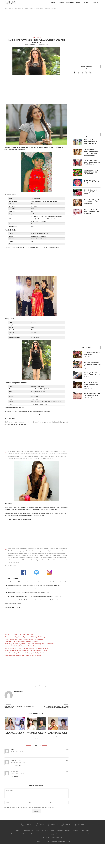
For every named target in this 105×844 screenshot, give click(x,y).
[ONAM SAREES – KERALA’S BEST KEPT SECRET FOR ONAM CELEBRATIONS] (77, 152)
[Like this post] (39, 686)
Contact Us (45, 830)
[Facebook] (75, 72)
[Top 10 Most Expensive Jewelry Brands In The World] (77, 385)
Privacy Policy (85, 830)
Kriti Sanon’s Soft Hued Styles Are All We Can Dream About (23, 646)
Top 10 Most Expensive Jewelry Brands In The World (91, 384)
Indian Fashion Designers (63, 830)
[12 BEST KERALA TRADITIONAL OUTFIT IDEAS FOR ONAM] (77, 142)
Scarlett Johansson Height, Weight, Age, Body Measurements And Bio (26, 650)
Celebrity (86, 2)
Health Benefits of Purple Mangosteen (92, 353)
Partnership (76, 830)
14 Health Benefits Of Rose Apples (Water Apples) (90, 191)
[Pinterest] (87, 72)
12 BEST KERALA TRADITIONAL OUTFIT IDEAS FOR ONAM (91, 141)
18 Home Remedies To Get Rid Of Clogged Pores (92, 394)
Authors (38, 830)
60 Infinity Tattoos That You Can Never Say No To (92, 373)
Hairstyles (69, 2)
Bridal (95, 2)
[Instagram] (83, 72)
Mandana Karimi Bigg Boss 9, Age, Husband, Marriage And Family (25, 637)
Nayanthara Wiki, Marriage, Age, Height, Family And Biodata (23, 655)
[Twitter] (79, 72)
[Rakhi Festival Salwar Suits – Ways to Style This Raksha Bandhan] (77, 162)
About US (18, 830)
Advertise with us (28, 830)
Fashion (53, 2)
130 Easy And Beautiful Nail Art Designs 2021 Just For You (92, 364)
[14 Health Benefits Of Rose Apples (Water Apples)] (77, 192)
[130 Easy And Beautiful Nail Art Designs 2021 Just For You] (77, 364)
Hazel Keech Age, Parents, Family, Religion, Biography (21, 641)
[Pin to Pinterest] (44, 686)
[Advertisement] (34, 23)
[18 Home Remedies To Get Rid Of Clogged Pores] (77, 396)
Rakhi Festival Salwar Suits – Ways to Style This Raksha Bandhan (92, 162)
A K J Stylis (14, 771)
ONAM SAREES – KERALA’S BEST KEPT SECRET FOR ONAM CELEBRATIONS (91, 152)
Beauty (61, 2)
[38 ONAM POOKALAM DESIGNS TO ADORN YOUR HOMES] (77, 172)
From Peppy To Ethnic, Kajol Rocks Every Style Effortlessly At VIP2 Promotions (29, 643)
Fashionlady (33, 44)
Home (6, 8)
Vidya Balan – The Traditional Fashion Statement (19, 634)
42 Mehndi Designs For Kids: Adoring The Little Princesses (91, 211)
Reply (67, 749)
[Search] (99, 3)
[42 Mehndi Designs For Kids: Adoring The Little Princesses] (77, 212)
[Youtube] (91, 72)
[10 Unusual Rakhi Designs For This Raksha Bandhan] (77, 182)
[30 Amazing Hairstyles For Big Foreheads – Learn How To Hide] (77, 202)
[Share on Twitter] (42, 686)
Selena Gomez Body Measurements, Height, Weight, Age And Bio (25, 653)
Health (78, 2)
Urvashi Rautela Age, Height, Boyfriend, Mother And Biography (24, 639)
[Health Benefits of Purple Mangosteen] (77, 354)
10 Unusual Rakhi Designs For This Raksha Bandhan (92, 182)
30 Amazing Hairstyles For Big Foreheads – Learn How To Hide (92, 201)
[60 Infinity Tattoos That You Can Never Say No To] (77, 375)
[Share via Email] (45, 686)
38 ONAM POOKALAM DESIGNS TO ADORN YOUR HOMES (91, 172)
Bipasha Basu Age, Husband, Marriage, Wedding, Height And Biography (26, 648)
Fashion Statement (18, 8)
